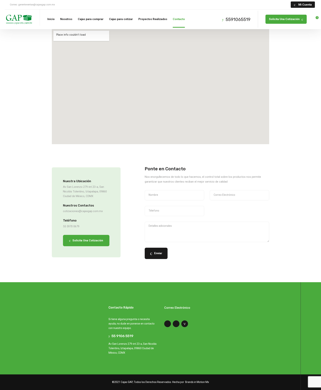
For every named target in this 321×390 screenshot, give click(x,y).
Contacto (179, 19)
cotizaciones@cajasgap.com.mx (83, 211)
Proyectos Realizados (152, 19)
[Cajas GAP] (19, 19)
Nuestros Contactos (78, 205)
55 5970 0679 (71, 226)
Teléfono (70, 220)
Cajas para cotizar (121, 19)
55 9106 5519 (121, 336)
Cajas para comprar (90, 19)
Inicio (51, 19)
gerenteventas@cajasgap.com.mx (36, 4)
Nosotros (66, 19)
